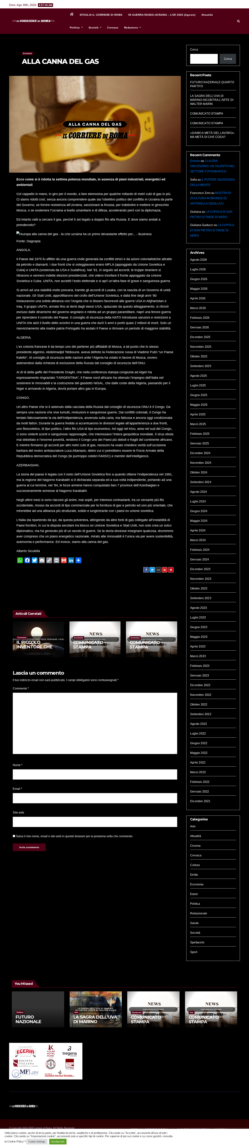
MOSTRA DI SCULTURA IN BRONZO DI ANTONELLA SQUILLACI (210, 198)
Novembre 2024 (200, 462)
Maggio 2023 (198, 636)
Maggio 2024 (198, 520)
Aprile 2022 (197, 762)
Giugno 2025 (198, 395)
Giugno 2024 (198, 511)
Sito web (18, 812)
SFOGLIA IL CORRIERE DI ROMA (101, 14)
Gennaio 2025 (199, 443)
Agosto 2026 (198, 259)
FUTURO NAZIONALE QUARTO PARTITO (35, 1021)
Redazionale (198, 913)
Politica (75, 27)
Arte (193, 826)
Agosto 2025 (198, 375)
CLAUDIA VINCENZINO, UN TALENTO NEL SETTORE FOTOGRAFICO (212, 166)
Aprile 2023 (197, 646)
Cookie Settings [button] (36, 1141)
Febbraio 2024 (200, 549)
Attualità (207, 14)
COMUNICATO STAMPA (88, 645)
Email (17, 788)
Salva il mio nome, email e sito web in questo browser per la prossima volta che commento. (74, 836)
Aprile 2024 (197, 530)
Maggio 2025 (198, 404)
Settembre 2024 (200, 482)
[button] (238, 21)
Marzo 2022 (198, 772)
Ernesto (195, 160)
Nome (17, 765)
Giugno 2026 (198, 279)
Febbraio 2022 (200, 781)
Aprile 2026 (197, 298)
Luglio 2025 (198, 385)
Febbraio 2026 (200, 317)
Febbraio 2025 (200, 433)
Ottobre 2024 (198, 472)
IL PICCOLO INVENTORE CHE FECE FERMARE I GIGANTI (34, 649)
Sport (193, 952)
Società (94, 27)
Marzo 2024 (198, 540)
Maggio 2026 (198, 288)
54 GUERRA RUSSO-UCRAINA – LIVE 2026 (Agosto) (162, 14)
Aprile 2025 (197, 414)
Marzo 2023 (198, 656)
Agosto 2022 (198, 723)
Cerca (194, 49)
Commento (21, 688)
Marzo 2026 (198, 308)
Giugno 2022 (198, 743)
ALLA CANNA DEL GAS (60, 61)
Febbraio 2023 (200, 665)
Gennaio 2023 (199, 675)
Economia (27, 53)
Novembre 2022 (200, 694)
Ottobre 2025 (198, 356)
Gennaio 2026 (199, 327)
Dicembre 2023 (200, 569)
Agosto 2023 (198, 607)
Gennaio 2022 (199, 791)
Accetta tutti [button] (57, 1141)
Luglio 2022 (198, 733)
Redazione (131, 27)
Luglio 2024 (198, 501)
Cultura (195, 865)
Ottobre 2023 (198, 588)
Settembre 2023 (200, 598)
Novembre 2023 (200, 578)
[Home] (72, 14)
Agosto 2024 (198, 491)
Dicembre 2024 (200, 453)
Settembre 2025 (200, 366)
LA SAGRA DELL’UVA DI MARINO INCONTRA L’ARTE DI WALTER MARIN (211, 99)
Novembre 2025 (200, 346)
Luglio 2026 (198, 269)
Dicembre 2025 (200, 337)
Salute (194, 923)
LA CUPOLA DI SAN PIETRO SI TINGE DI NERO (212, 230)
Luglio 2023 (198, 617)
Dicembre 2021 (200, 801)
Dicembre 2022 (200, 685)
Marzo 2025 (198, 424)
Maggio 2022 (198, 752)
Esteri (194, 894)
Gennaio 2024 (199, 559)
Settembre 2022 (200, 714)
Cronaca (112, 27)
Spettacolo (197, 942)
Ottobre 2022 (198, 704)
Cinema (195, 845)
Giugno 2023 (198, 627)
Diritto (194, 874)
